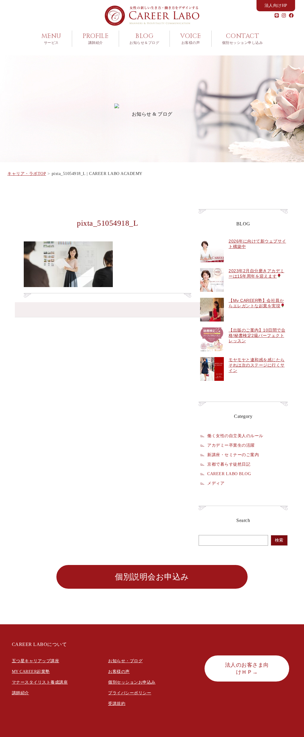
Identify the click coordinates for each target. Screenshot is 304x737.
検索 (279, 540)
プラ (112, 693)
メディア (215, 483)
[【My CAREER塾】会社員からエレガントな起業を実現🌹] (212, 324)
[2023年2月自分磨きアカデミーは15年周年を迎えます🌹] (212, 295)
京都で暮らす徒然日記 (228, 464)
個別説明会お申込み (152, 576)
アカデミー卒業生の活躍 (231, 445)
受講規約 (116, 703)
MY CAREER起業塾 (31, 671)
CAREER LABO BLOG (229, 473)
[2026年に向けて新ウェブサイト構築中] (212, 265)
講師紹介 (20, 693)
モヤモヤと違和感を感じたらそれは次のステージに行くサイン (257, 365)
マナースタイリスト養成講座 (40, 682)
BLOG (144, 38)
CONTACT (242, 38)
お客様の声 (119, 671)
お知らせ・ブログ (125, 661)
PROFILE (96, 38)
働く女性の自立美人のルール (235, 435)
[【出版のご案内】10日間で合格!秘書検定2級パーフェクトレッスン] (212, 354)
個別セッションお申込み (132, 682)
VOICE (190, 38)
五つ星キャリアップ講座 (35, 661)
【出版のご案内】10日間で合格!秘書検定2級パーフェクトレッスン (257, 335)
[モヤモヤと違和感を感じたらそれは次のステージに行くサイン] (212, 384)
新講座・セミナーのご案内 (233, 454)
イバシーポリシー (134, 693)
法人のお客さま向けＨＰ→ (247, 668)
